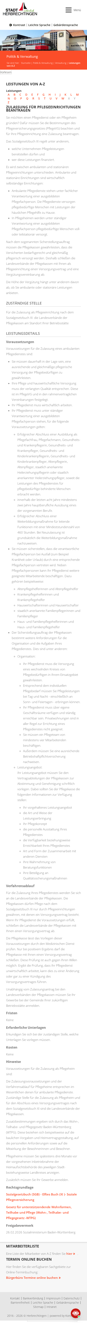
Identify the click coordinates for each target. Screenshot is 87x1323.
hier (69, 1254)
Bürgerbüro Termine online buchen (32, 1278)
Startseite (26, 63)
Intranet (52, 1307)
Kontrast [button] (19, 25)
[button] (73, 10)
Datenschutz (72, 1298)
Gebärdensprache (65, 25)
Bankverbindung (33, 1298)
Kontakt (15, 1298)
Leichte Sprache (39, 25)
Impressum (53, 1298)
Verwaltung (60, 63)
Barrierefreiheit (20, 1302)
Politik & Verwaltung (43, 63)
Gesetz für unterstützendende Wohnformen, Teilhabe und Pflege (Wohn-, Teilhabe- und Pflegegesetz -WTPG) (39, 1212)
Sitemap (38, 1307)
